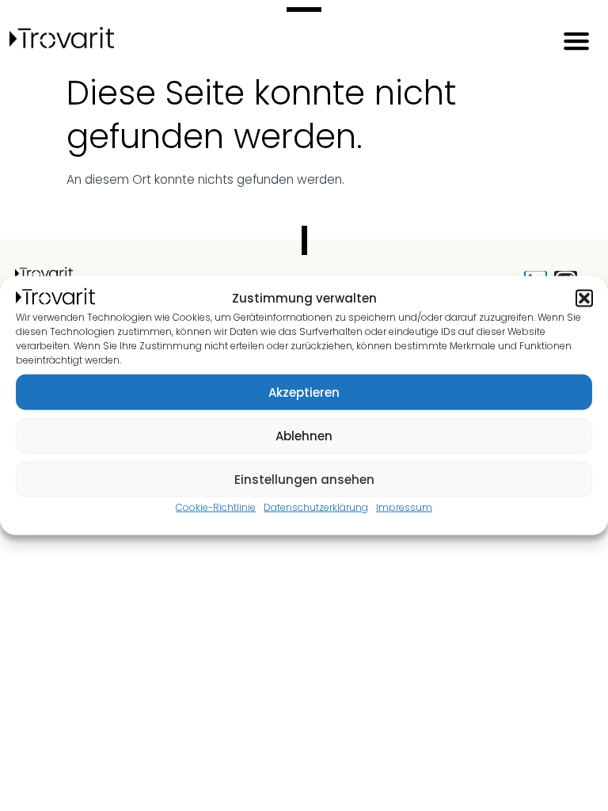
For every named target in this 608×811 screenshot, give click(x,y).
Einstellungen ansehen (304, 478)
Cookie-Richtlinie (216, 507)
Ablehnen (304, 435)
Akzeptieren (304, 391)
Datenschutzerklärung (316, 507)
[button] (584, 299)
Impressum (404, 507)
